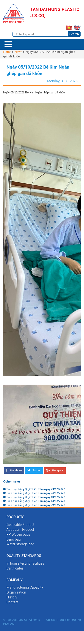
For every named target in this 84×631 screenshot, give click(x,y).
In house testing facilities (25, 563)
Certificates (14, 568)
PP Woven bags (18, 534)
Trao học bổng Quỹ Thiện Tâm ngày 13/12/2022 (35, 501)
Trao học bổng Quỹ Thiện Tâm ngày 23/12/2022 (35, 489)
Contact (12, 602)
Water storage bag (20, 544)
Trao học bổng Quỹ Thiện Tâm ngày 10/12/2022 (35, 497)
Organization (16, 592)
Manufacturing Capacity (24, 587)
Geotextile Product (20, 525)
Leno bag (13, 539)
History (11, 597)
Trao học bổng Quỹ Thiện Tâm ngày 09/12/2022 (35, 505)
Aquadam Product (20, 530)
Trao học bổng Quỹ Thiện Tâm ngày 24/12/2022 (35, 493)
